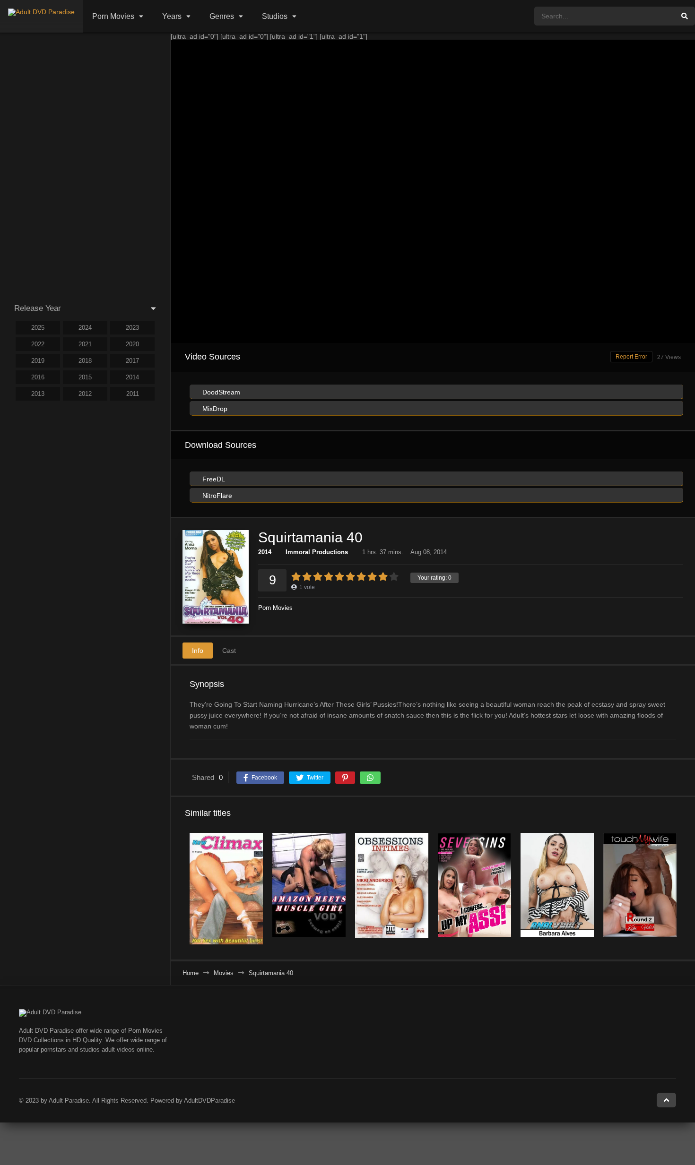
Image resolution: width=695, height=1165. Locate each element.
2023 (132, 327)
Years (172, 16)
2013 (37, 393)
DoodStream (220, 392)
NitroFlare (216, 495)
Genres (221, 16)
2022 (37, 344)
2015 (85, 377)
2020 (132, 344)
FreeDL (212, 479)
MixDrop (213, 408)
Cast (229, 650)
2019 (37, 360)
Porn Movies (113, 16)
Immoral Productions (317, 552)
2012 (85, 393)
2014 (264, 552)
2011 (132, 393)
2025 (37, 327)
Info (197, 650)
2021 (85, 344)
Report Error (631, 356)
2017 (132, 360)
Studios (274, 16)
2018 (85, 360)
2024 (85, 327)
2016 (37, 377)
